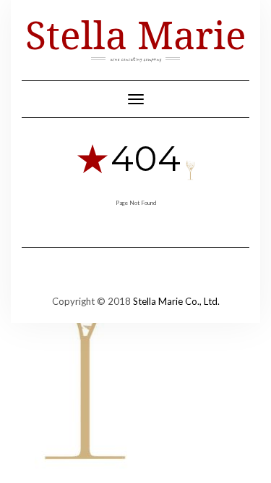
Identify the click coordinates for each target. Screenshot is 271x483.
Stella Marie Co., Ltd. (176, 301)
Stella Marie (135, 34)
